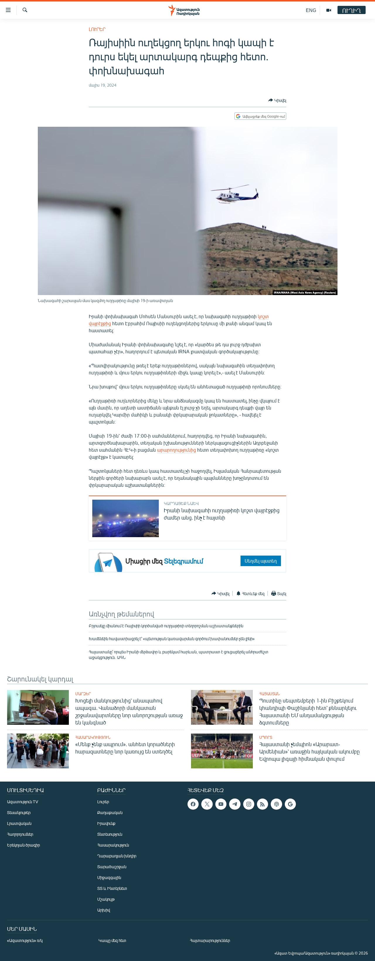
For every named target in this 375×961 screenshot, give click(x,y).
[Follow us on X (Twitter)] (206, 804)
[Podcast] (276, 804)
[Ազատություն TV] (329, 10)
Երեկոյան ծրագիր (23, 844)
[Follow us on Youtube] (220, 804)
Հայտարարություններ (210, 940)
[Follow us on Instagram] (248, 804)
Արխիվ (103, 909)
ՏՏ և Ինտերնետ (112, 888)
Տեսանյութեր (18, 812)
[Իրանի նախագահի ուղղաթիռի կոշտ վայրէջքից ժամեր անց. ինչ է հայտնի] (125, 518)
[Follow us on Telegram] (234, 804)
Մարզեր (83, 693)
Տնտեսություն (109, 834)
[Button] (277, 100)
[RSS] (262, 804)
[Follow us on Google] (290, 804)
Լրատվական (19, 823)
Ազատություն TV (22, 801)
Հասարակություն (92, 737)
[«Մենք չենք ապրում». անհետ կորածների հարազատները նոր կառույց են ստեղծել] (38, 751)
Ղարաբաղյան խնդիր (116, 855)
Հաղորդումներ (20, 834)
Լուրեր (97, 29)
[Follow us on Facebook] (193, 804)
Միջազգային (109, 877)
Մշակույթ (106, 899)
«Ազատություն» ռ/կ (24, 940)
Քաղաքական (109, 812)
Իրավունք (106, 823)
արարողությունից (176, 450)
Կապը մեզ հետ (112, 940)
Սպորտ (265, 737)
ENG (311, 10)
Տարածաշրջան (111, 866)
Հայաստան (269, 693)
